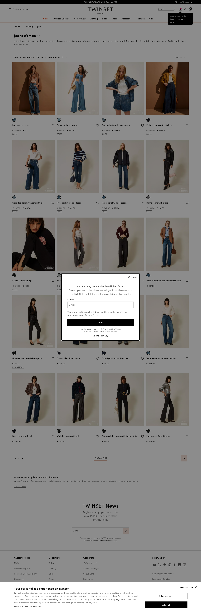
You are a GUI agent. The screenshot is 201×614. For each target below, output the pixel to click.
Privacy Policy (91, 315)
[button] (166, 596)
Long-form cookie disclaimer (27, 605)
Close (134, 277)
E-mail (70, 299)
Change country (100, 335)
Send (100, 322)
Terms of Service (105, 331)
